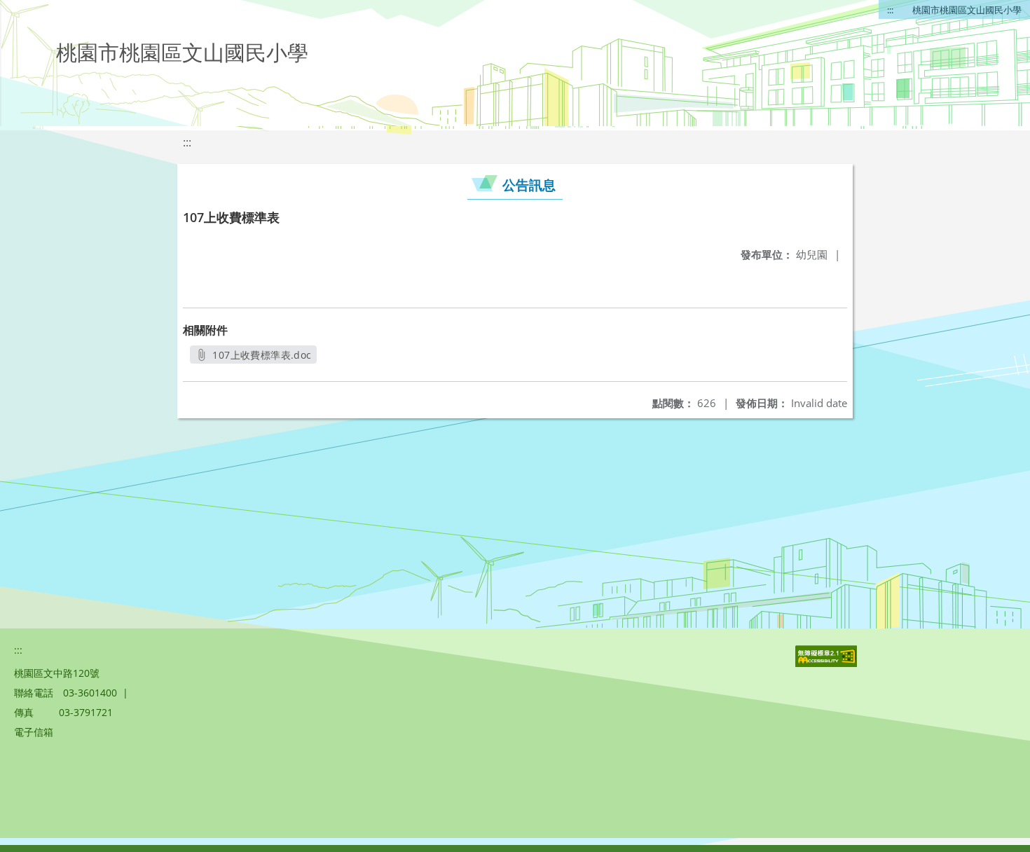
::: (890, 10)
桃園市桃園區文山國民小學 (967, 10)
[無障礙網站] (827, 663)
